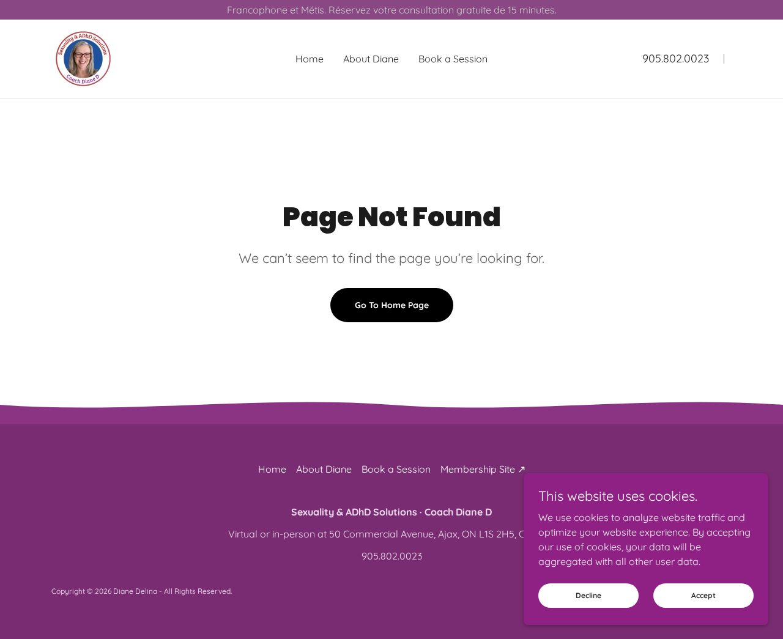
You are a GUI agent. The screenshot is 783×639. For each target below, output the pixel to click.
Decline (588, 595)
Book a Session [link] (453, 59)
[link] (83, 57)
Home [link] (309, 59)
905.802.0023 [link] (675, 58)
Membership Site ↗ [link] (482, 469)
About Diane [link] (371, 59)
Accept (703, 595)
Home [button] (272, 469)
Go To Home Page (392, 305)
